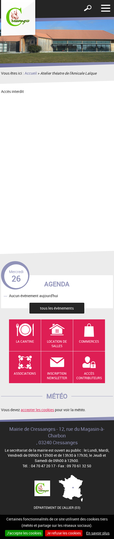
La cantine (25, 341)
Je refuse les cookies (64, 533)
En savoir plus (97, 533)
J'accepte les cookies (24, 533)
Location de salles (57, 343)
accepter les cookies (37, 409)
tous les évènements (57, 308)
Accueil (31, 73)
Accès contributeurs (89, 375)
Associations (25, 373)
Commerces (89, 341)
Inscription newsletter (57, 375)
